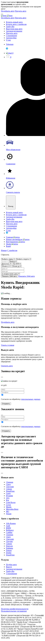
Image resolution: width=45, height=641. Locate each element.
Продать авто (20, 11)
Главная (9, 237)
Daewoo (9, 546)
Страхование (11, 35)
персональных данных (30, 399)
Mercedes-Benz (12, 509)
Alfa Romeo (11, 523)
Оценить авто (7, 366)
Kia (7, 500)
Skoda (9, 244)
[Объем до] (17, 266)
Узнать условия (7, 345)
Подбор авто (11, 565)
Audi (8, 526)
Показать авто (9, 276)
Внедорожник (12, 242)
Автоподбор (11, 38)
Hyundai (9, 496)
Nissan (8, 514)
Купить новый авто (14, 22)
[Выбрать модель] (23, 259)
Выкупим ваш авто (14, 29)
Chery (8, 484)
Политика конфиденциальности (14, 609)
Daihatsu (9, 548)
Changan (9, 482)
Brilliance (10, 530)
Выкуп (9, 567)
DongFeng (10, 491)
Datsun (9, 550)
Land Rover (11, 502)
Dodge (8, 553)
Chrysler (9, 541)
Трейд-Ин (10, 27)
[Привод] (13, 261)
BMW (8, 528)
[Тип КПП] (16, 264)
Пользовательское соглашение (14, 611)
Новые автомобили (14, 239)
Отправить (6, 404)
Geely (8, 493)
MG (7, 511)
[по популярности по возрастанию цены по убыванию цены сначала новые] (10, 274)
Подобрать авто (7, 11)
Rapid (8, 246)
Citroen (9, 489)
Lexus (8, 505)
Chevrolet (10, 487)
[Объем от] (6, 266)
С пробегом (12, 250)
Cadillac (9, 532)
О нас (8, 40)
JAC (8, 498)
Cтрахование (11, 573)
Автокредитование (14, 31)
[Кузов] (5, 261)
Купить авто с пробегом (16, 24)
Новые (4, 250)
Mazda (8, 507)
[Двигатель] (6, 264)
